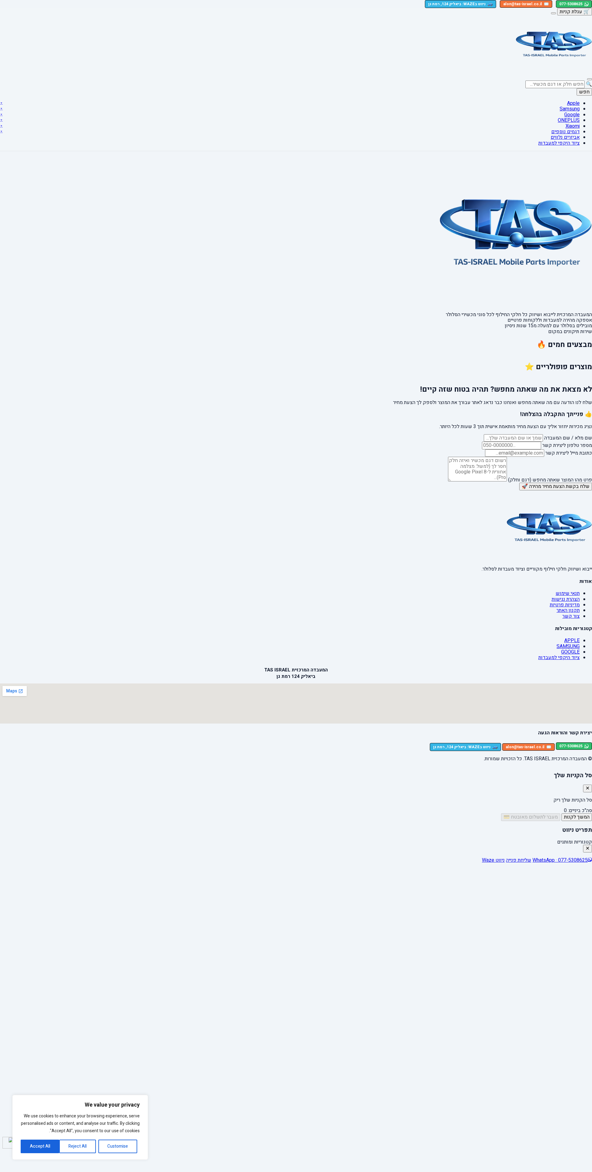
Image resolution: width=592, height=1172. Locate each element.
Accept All (40, 1146)
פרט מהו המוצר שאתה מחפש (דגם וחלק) (550, 480)
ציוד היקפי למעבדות (559, 143)
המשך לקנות (577, 817)
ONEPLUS (569, 120)
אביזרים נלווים (565, 137)
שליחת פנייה (518, 860)
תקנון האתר (568, 610)
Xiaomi (572, 126)
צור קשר (571, 616)
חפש (584, 92)
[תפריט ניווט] (589, 79)
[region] (80, 1127)
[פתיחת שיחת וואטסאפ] (8, 1143)
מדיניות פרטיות (565, 605)
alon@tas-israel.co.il (526, 4)
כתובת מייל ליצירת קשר (568, 453)
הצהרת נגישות (566, 599)
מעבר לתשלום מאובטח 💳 (531, 817)
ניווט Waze (493, 860)
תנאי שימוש (568, 593)
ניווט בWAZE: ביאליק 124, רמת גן (460, 4)
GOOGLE (570, 652)
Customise (117, 1146)
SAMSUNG (568, 646)
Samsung (570, 109)
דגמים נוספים (565, 131)
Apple (573, 103)
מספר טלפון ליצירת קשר (567, 445)
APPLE (572, 640)
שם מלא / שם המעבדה (568, 438)
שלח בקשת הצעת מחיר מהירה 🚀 (556, 486)
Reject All (77, 1146)
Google (572, 115)
